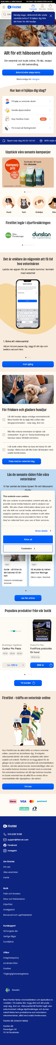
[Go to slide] (25, 192)
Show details (41, 531)
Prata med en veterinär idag (22, 461)
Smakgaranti (9, 909)
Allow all (28, 539)
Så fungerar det (10, 931)
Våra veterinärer (10, 872)
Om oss (28, 786)
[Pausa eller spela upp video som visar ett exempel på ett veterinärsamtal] (28, 304)
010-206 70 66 (15, 834)
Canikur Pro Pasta (11, 648)
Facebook (12, 845)
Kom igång (28, 364)
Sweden (16, 990)
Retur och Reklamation (14, 899)
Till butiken (26, 683)
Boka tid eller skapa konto (28, 72)
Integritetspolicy (11, 957)
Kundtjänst (8, 941)
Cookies (7, 968)
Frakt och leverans (11, 893)
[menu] (4, 7)
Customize (26, 548)
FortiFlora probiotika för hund (41, 650)
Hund (8, 212)
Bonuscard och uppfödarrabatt (17, 915)
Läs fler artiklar (28, 598)
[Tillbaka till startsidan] (14, 7)
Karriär (6, 877)
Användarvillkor (10, 963)
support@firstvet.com (18, 839)
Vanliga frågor (9, 936)
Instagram (12, 850)
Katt (24, 212)
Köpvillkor (7, 904)
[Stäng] (51, 16)
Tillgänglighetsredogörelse (16, 973)
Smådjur (39, 212)
